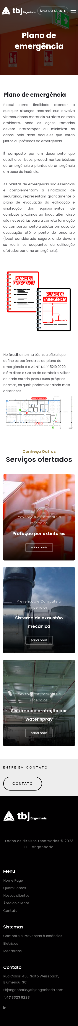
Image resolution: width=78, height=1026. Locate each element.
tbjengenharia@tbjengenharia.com (33, 989)
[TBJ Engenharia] (19, 11)
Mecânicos (12, 951)
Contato (10, 910)
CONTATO (22, 783)
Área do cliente (16, 903)
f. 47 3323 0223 (16, 997)
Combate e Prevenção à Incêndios (32, 935)
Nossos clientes (16, 895)
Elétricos (10, 943)
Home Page (13, 880)
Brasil (13, 354)
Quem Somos (14, 888)
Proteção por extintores (39, 533)
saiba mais (39, 547)
